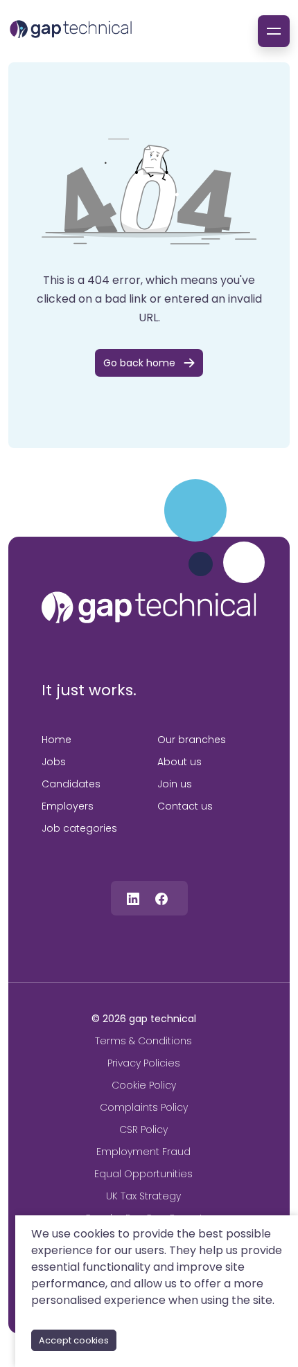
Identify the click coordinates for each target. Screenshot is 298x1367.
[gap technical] (149, 607)
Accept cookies (74, 1340)
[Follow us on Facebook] (161, 898)
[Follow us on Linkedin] (133, 898)
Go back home (139, 363)
